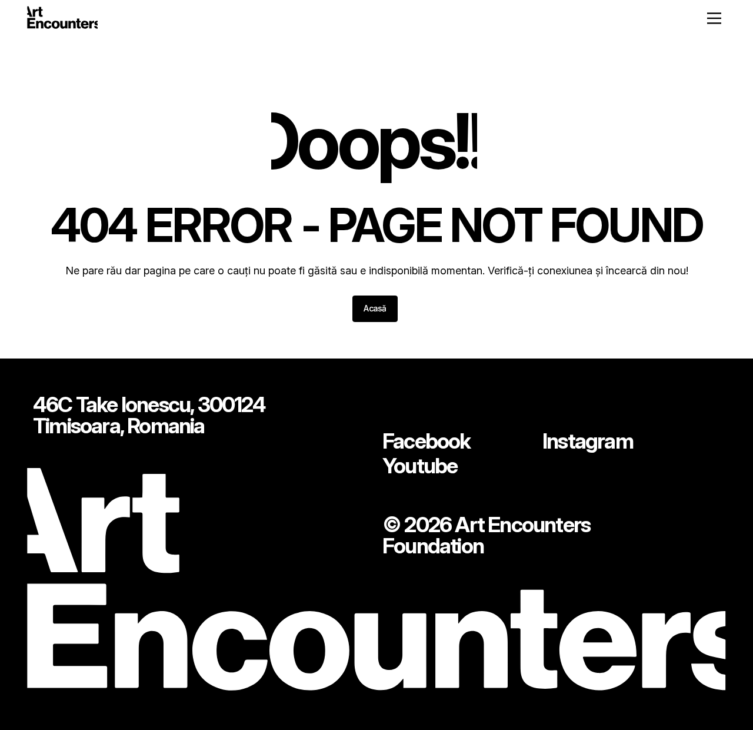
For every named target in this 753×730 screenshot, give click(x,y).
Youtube (419, 466)
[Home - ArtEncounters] (62, 20)
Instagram (587, 441)
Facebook (426, 441)
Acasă (375, 308)
